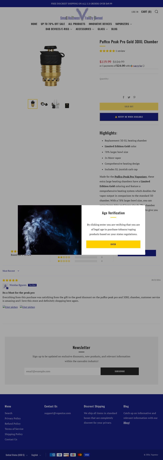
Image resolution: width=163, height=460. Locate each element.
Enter (113, 244)
